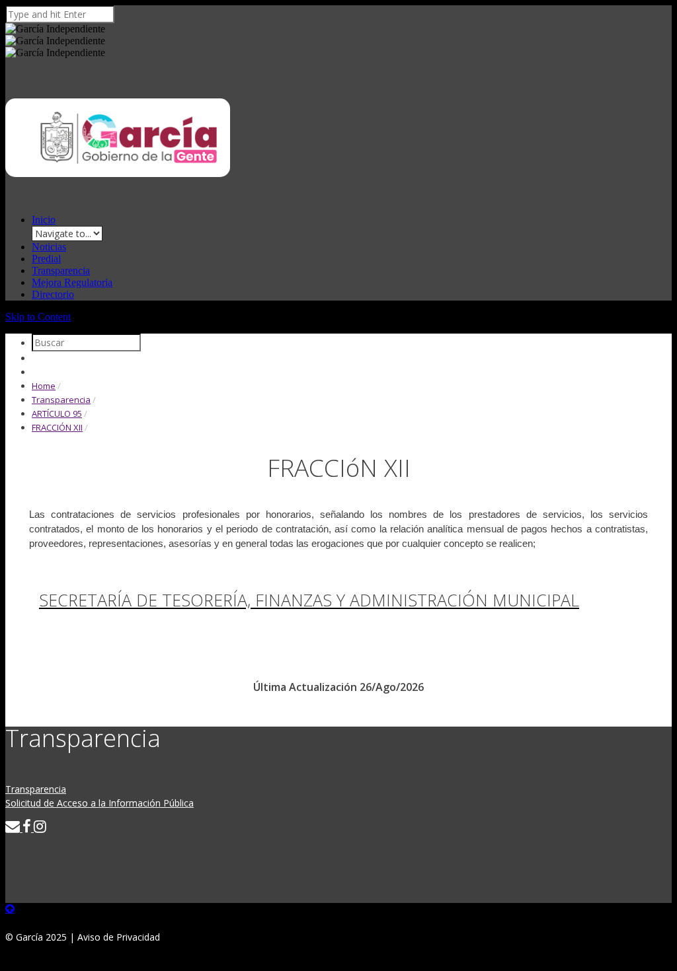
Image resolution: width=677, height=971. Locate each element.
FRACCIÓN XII (57, 427)
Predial (46, 258)
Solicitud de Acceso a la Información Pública (99, 803)
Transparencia (61, 270)
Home (44, 386)
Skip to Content (38, 316)
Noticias (49, 246)
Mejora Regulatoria (72, 282)
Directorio (53, 294)
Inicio (44, 219)
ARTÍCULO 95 (57, 413)
